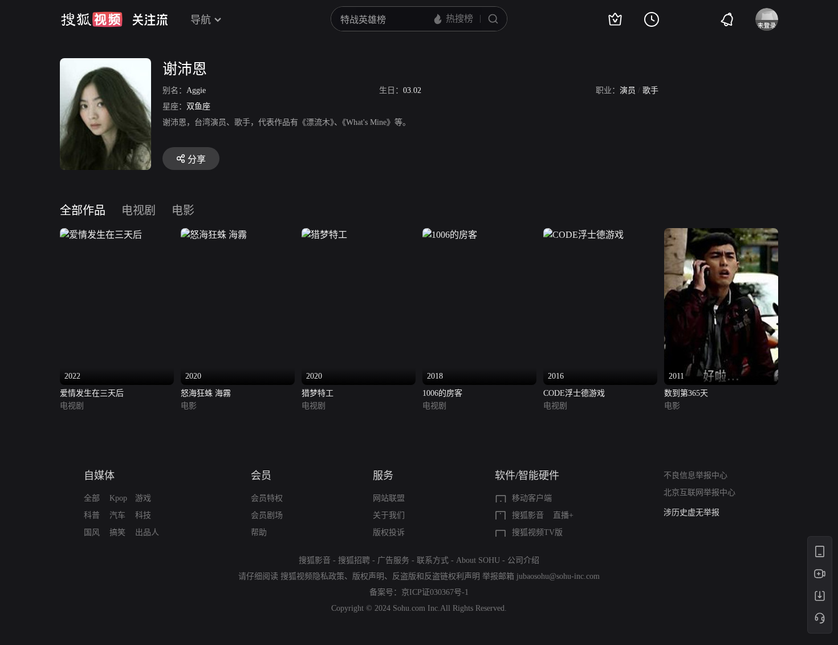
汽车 (117, 515)
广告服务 (393, 560)
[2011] (721, 235)
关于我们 (389, 515)
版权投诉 (389, 532)
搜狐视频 (92, 19)
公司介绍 (523, 560)
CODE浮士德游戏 (574, 393)
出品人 (147, 532)
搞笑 (117, 532)
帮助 (259, 532)
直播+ (563, 515)
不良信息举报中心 (695, 475)
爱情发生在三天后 (92, 393)
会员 (261, 475)
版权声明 (368, 576)
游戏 (143, 498)
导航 (200, 20)
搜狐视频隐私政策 (312, 576)
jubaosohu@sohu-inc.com (558, 576)
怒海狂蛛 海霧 (206, 393)
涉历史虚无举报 (691, 512)
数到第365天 (686, 393)
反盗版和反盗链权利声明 (436, 576)
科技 (143, 515)
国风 (92, 532)
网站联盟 (389, 498)
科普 (92, 515)
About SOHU (478, 560)
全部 (92, 498)
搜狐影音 (528, 515)
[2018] (449, 235)
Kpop (118, 498)
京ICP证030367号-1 (435, 592)
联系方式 (433, 560)
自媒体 (99, 475)
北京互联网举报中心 (699, 492)
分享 (197, 159)
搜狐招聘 (354, 560)
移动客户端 (532, 498)
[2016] (583, 235)
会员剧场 (267, 515)
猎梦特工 (317, 393)
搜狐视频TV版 (537, 532)
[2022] (101, 235)
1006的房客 (442, 393)
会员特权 (267, 498)
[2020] (214, 235)
